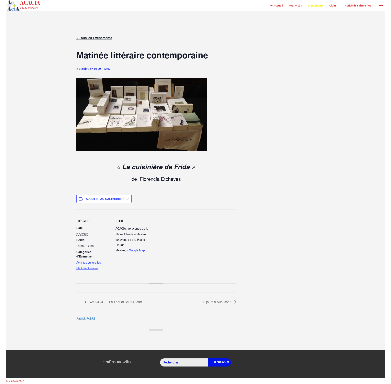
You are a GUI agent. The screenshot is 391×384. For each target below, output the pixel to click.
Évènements (316, 5)
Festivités (295, 5)
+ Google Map (135, 250)
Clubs (332, 5)
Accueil (278, 5)
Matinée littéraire (87, 268)
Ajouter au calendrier (105, 199)
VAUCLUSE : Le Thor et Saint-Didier (115, 301)
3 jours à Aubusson (217, 301)
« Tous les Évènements (94, 37)
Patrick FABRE (85, 318)
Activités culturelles (358, 5)
